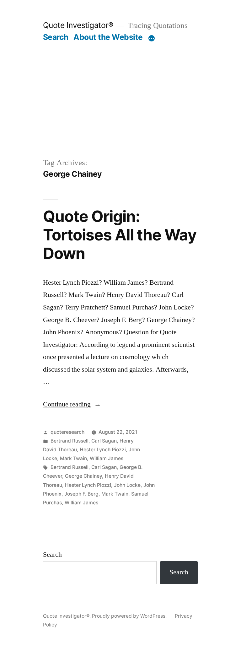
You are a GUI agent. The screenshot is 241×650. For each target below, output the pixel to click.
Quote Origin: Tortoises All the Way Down (119, 235)
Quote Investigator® (78, 25)
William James (106, 458)
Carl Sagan (104, 441)
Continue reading (72, 404)
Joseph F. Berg (81, 494)
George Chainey (83, 476)
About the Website (108, 37)
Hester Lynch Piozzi (103, 450)
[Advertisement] (120, 89)
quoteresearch (67, 432)
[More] (151, 38)
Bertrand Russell (69, 441)
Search (55, 37)
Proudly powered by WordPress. (130, 616)
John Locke (127, 485)
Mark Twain (73, 458)
